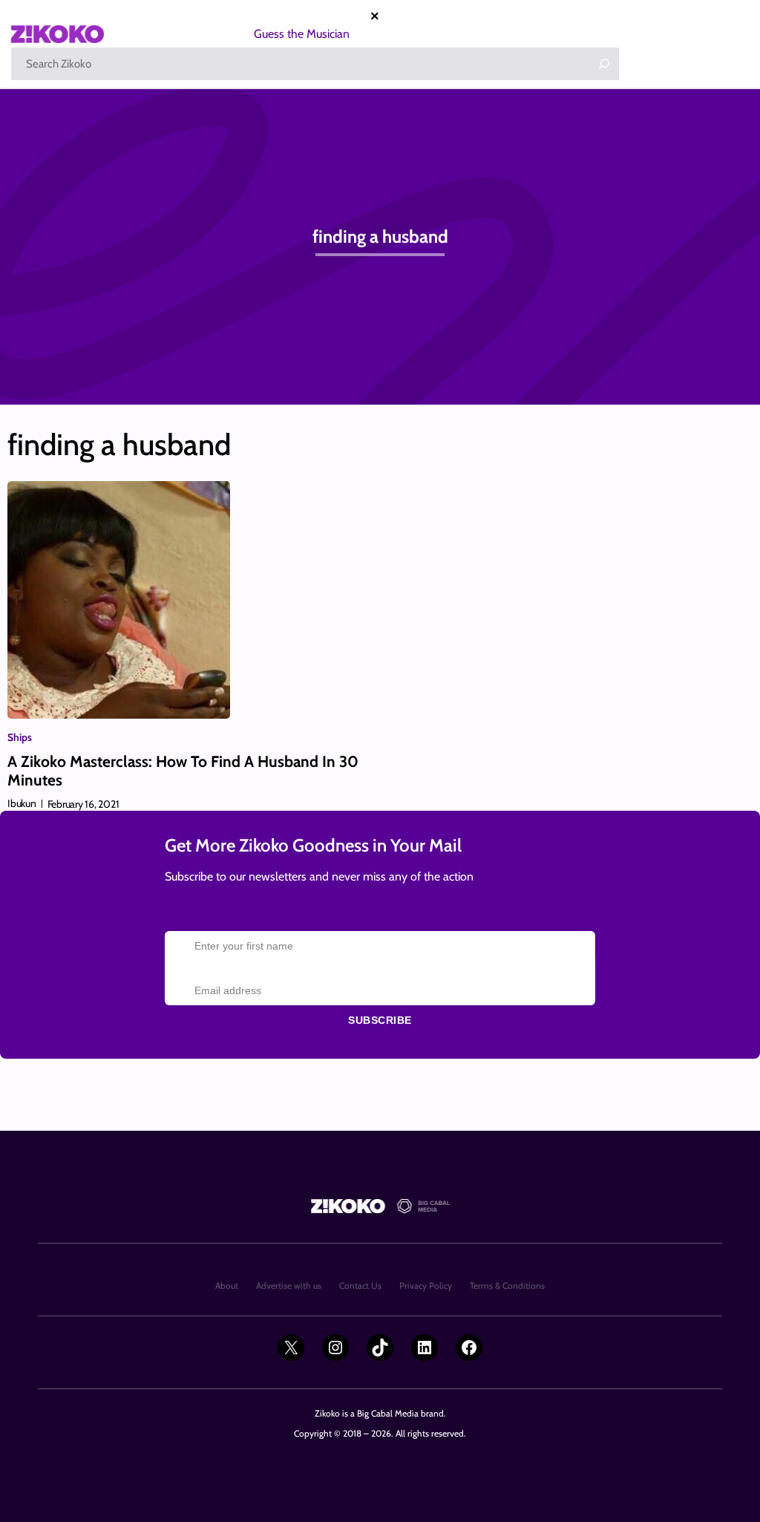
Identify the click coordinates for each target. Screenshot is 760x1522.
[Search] (604, 64)
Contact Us (360, 1285)
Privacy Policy (425, 1285)
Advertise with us (288, 1285)
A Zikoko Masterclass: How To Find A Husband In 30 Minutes (182, 770)
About (226, 1285)
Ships (19, 737)
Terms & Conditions (507, 1285)
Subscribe (380, 1020)
